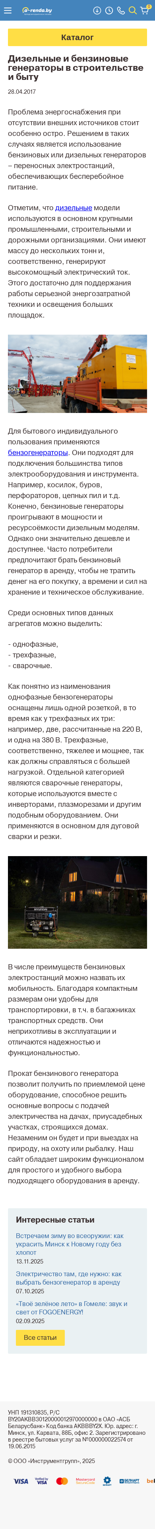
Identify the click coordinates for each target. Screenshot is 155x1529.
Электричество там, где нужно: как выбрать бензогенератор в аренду (69, 1278)
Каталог (77, 37)
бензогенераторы (38, 452)
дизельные (73, 208)
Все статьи (40, 1337)
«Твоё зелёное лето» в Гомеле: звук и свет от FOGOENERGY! (72, 1308)
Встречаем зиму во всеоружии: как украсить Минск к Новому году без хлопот (70, 1244)
